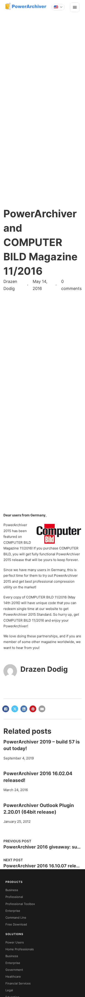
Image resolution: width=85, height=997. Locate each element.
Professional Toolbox (20, 904)
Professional (14, 897)
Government (14, 969)
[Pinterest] (32, 708)
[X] (14, 708)
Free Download (16, 924)
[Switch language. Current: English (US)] (58, 7)
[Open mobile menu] (75, 7)
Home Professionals (19, 949)
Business (11, 890)
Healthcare (13, 976)
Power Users (14, 942)
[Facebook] (5, 708)
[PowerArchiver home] (25, 6)
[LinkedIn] (23, 708)
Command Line (15, 917)
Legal (9, 990)
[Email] (42, 708)
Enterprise (12, 910)
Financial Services (18, 983)
